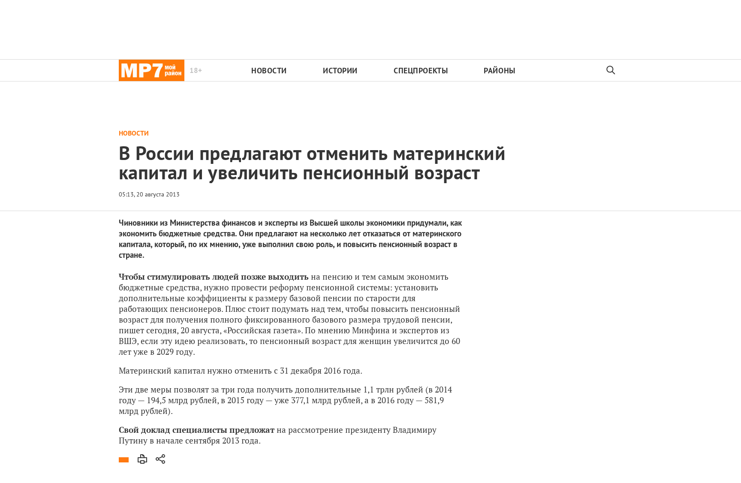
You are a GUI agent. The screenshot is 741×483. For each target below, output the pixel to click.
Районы (499, 70)
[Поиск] (611, 70)
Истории (340, 70)
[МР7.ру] (151, 70)
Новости (269, 70)
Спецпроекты (421, 70)
